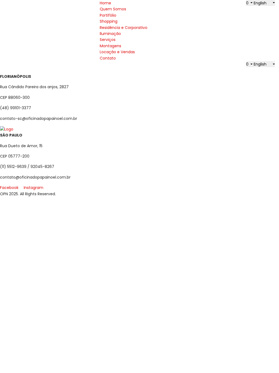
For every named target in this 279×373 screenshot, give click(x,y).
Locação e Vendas (117, 52)
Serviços (108, 39)
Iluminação (110, 33)
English (261, 3)
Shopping (108, 21)
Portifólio (108, 15)
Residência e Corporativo (123, 27)
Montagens (110, 46)
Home (105, 3)
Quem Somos (113, 9)
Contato (108, 58)
